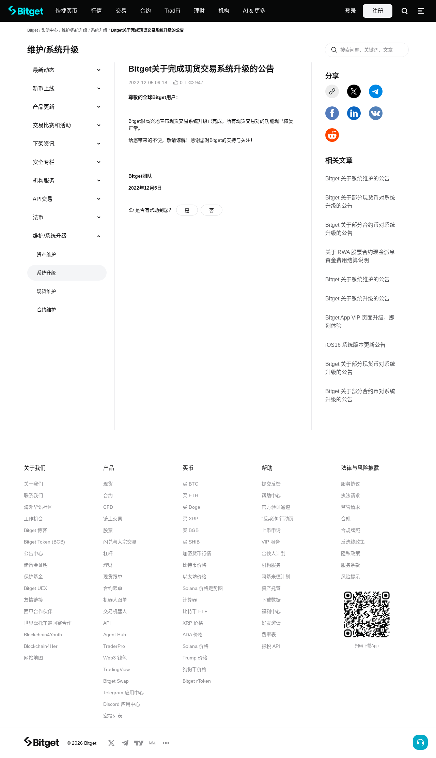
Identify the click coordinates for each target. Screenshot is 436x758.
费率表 (269, 634)
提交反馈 (271, 484)
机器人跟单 (115, 600)
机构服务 (43, 180)
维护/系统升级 (74, 30)
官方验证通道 (276, 507)
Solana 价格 (195, 646)
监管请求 (350, 507)
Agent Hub (114, 634)
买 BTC (190, 484)
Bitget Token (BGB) (44, 542)
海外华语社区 (38, 507)
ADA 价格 (193, 634)
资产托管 (271, 588)
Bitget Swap (116, 681)
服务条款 (350, 565)
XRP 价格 (193, 623)
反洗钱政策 (353, 542)
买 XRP (190, 518)
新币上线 (43, 88)
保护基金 (33, 576)
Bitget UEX (35, 588)
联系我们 (33, 495)
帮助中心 (271, 495)
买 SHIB (191, 542)
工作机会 (33, 518)
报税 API (271, 646)
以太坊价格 (194, 576)
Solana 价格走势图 (203, 588)
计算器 (190, 600)
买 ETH (190, 495)
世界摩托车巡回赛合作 (48, 623)
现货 (108, 484)
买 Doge (191, 507)
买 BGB (191, 530)
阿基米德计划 (276, 576)
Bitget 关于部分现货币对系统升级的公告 (360, 202)
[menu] (66, 191)
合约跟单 (112, 588)
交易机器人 (115, 611)
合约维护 (46, 309)
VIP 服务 (271, 542)
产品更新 (43, 107)
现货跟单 (112, 576)
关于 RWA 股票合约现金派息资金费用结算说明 (360, 256)
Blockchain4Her (41, 646)
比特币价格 (194, 565)
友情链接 (33, 600)
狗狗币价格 (194, 669)
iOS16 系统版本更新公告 (355, 345)
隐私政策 (350, 553)
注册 (377, 11)
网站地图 (33, 657)
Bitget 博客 (35, 530)
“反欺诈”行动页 (278, 518)
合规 (346, 518)
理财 (108, 565)
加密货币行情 (197, 553)
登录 (350, 11)
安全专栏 (43, 162)
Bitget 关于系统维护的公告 (357, 178)
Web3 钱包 (115, 657)
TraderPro (114, 646)
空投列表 (112, 715)
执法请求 (350, 495)
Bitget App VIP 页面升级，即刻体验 (359, 322)
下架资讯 (43, 144)
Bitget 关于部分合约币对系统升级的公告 (360, 229)
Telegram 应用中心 (123, 692)
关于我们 (33, 484)
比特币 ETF (195, 611)
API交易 (42, 199)
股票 (108, 530)
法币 (38, 217)
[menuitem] (67, 70)
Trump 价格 (195, 657)
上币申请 (271, 530)
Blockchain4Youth (43, 634)
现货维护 (46, 291)
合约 (108, 495)
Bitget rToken (197, 681)
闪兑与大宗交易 (120, 542)
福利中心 (271, 611)
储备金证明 (36, 565)
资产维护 (46, 254)
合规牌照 (350, 530)
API (107, 623)
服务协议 (350, 484)
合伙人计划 (273, 553)
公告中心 (33, 553)
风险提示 (350, 576)
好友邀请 (271, 623)
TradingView (116, 669)
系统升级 (99, 30)
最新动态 (43, 70)
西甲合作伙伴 (38, 611)
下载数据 (271, 600)
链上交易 (112, 518)
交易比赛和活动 (52, 125)
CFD (108, 507)
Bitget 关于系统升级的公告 (357, 298)
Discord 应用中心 (121, 704)
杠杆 (108, 553)
